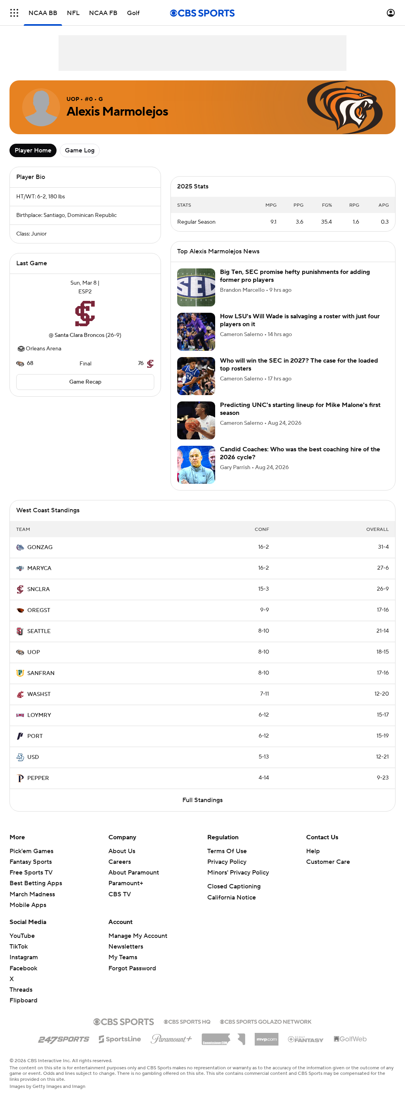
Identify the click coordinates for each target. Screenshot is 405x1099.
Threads (20, 999)
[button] (14, 13)
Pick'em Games (31, 861)
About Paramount (133, 882)
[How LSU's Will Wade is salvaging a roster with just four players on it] (196, 341)
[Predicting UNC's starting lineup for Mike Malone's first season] (196, 430)
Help (313, 861)
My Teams (122, 967)
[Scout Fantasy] (306, 1048)
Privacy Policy (226, 871)
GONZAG (40, 557)
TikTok (18, 956)
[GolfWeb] (350, 1049)
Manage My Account (137, 945)
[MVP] (266, 1046)
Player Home (33, 150)
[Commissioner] (223, 1046)
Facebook (23, 978)
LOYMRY (39, 724)
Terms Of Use (227, 861)
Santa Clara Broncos (79, 335)
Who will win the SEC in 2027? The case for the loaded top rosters (299, 374)
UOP (33, 661)
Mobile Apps (27, 914)
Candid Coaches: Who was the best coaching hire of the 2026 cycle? (300, 462)
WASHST (39, 703)
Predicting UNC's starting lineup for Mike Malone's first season (300, 418)
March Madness (32, 904)
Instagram (23, 967)
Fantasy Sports (30, 871)
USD (33, 766)
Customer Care (328, 871)
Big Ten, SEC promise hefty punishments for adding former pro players (295, 285)
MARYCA (39, 578)
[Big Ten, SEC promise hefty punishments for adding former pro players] (196, 297)
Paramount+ (125, 893)
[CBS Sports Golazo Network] (266, 1030)
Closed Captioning (234, 896)
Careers (119, 871)
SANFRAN (41, 682)
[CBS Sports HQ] (187, 1030)
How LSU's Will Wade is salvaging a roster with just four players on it (300, 329)
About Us (121, 861)
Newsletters (125, 956)
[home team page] (85, 313)
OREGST (38, 620)
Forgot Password (132, 978)
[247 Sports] (63, 1047)
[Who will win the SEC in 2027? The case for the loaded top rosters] (196, 386)
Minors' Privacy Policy (238, 882)
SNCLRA (38, 599)
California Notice (231, 907)
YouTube (22, 945)
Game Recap (85, 382)
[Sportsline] (120, 1047)
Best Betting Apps (35, 893)
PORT (35, 745)
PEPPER (38, 787)
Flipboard (23, 1010)
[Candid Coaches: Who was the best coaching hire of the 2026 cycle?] (196, 474)
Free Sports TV (31, 882)
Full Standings (202, 810)
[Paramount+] (171, 1047)
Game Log (80, 150)
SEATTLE (39, 641)
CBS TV (119, 904)
